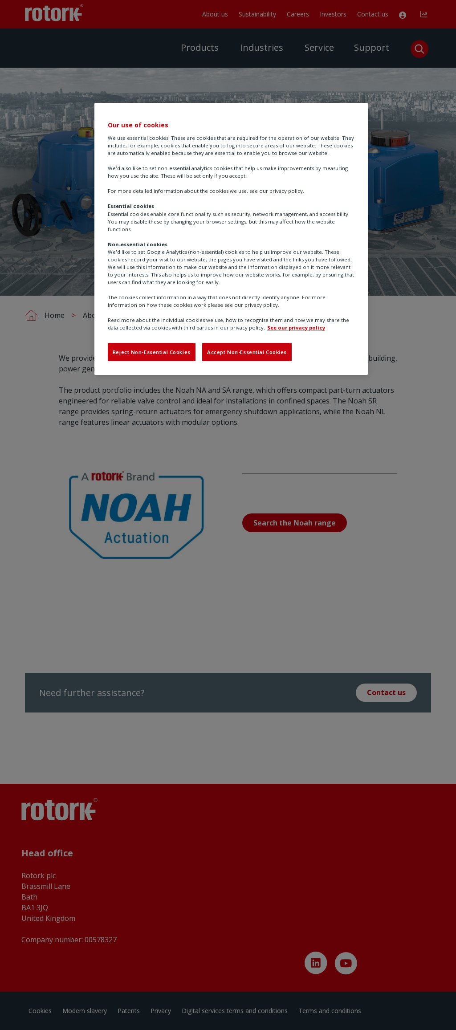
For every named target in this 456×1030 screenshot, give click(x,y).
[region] (231, 239)
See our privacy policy (296, 327)
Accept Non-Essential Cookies (247, 352)
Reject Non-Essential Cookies (152, 352)
